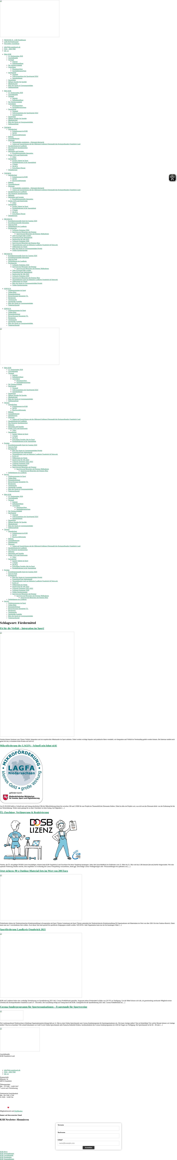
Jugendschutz (12, 129)
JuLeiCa (15, 166)
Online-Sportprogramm (19, 250)
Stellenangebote (13, 87)
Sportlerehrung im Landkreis (17, 146)
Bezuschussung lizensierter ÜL (18, 296)
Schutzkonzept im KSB (20, 131)
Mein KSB (7, 54)
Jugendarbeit (12, 159)
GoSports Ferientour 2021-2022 (22, 461)
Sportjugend (12, 73)
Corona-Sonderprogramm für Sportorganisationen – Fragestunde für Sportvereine (43, 1007)
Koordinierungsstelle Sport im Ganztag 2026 (22, 221)
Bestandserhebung (14, 294)
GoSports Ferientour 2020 (20, 241)
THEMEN (7, 127)
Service (6, 474)
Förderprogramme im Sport (17, 290)
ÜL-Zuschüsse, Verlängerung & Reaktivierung (24, 812)
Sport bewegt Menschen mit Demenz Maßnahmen (32, 234)
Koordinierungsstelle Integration (22, 153)
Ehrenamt (11, 140)
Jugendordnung (17, 78)
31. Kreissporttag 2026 (15, 56)
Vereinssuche (12, 300)
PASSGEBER (16, 1107)
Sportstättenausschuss (19, 71)
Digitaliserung (12, 170)
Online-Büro (12, 292)
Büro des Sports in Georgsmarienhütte (20, 85)
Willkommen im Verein (19, 247)
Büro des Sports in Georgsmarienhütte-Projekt (27, 248)
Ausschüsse (12, 67)
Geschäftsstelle (13, 58)
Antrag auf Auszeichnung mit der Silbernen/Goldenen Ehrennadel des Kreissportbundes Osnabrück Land (46, 144)
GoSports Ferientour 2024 (20, 230)
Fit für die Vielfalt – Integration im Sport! (22, 628)
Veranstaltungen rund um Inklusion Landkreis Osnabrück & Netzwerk (35, 245)
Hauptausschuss (17, 69)
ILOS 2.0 (15, 456)
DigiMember (18, 1111)
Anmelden (88, 1147)
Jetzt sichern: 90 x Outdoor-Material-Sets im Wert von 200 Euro (34, 871)
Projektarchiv (12, 228)
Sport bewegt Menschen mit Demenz (24, 232)
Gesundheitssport (13, 138)
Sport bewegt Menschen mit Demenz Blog (26, 243)
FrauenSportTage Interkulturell (22, 237)
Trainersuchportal (13, 305)
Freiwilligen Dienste (18, 168)
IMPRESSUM (82, 1104)
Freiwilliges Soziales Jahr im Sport (23, 439)
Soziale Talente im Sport (20, 160)
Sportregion (12, 80)
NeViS (14, 133)
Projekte (6, 443)
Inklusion (11, 149)
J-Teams (15, 164)
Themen (6, 403)
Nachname (61, 1132)
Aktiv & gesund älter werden (21, 235)
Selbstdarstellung (17, 63)
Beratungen (12, 298)
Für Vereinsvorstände (15, 65)
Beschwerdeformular (19, 135)
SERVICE (7, 288)
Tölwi (14, 157)
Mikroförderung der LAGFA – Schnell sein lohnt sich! (28, 745)
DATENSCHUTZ (94, 1104)
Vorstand (11, 60)
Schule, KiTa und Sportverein (17, 155)
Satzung (15, 61)
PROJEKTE (8, 219)
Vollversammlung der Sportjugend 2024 (25, 76)
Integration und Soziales (16, 151)
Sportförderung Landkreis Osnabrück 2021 (23, 929)
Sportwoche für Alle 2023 (20, 239)
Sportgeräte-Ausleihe (15, 301)
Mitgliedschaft (12, 84)
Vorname (61, 1125)
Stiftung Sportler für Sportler (17, 82)
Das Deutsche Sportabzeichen (18, 148)
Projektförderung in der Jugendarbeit (24, 162)
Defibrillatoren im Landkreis (17, 226)
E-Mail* (60, 1140)
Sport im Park (12, 224)
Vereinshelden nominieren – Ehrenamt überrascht (28, 142)
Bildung (10, 137)
